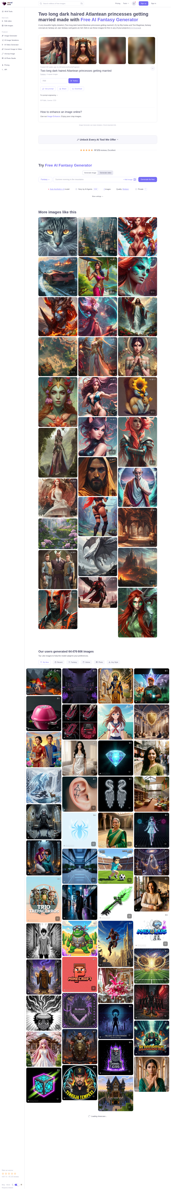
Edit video (8, 21)
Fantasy (43, 74)
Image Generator (10, 36)
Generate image (90, 173)
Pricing (117, 3)
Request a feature (7, 1188)
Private (140, 189)
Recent (59, 662)
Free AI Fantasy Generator (109, 19)
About (8, 1185)
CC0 (54, 100)
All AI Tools (8, 11)
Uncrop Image (9, 54)
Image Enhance (53, 116)
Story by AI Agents (85, 189)
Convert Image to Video (13, 49)
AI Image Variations (11, 40)
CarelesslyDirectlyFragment (70, 67)
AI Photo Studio (10, 58)
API (5, 69)
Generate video (105, 173)
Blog (3, 1185)
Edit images (8, 25)
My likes (45, 662)
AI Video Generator (11, 45)
